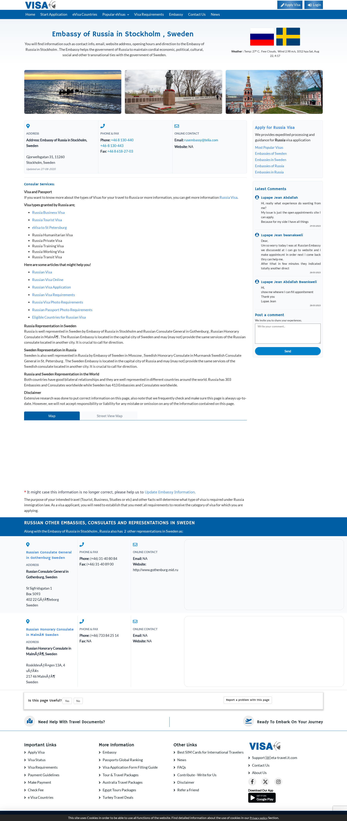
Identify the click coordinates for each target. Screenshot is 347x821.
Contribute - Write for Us (196, 775)
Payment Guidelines (43, 775)
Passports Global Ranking (123, 760)
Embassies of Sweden (271, 153)
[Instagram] (278, 782)
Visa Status (37, 760)
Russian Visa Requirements (53, 294)
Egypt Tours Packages (119, 790)
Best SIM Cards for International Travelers (210, 752)
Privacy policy (258, 818)
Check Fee (36, 790)
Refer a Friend (188, 790)
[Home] (40, 5)
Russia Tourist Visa (47, 220)
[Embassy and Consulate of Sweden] (288, 36)
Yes (67, 701)
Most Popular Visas (269, 147)
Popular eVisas (114, 14)
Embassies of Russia (269, 166)
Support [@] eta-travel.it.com (274, 757)
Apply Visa (36, 752)
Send (288, 351)
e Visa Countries (40, 797)
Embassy (176, 14)
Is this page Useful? (45, 700)
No (78, 701)
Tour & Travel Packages (121, 775)
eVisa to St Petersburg (49, 227)
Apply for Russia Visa (275, 127)
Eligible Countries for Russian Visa (59, 317)
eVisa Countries (84, 14)
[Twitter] (265, 782)
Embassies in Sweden (270, 160)
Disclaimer (185, 782)
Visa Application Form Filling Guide (130, 767)
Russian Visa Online (47, 279)
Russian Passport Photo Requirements (62, 310)
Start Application (53, 14)
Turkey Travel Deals (118, 797)
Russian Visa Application (51, 287)
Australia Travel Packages (123, 782)
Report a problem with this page (247, 700)
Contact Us (197, 14)
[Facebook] (252, 782)
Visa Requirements (149, 14)
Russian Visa (42, 272)
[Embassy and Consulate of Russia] (262, 36)
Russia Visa (228, 197)
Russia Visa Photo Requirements (57, 302)
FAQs (181, 767)
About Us (259, 772)
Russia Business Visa (48, 212)
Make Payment (39, 782)
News (215, 14)
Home (30, 14)
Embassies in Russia (269, 172)
